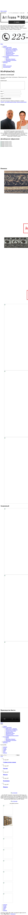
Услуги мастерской (7, 47)
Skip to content (4, 11)
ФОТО (7, 57)
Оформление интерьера (11, 60)
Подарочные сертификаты (11, 49)
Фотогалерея (6, 56)
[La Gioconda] (14, 792)
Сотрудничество (6, 61)
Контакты (5, 62)
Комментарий (4, 80)
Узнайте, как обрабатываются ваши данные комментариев (13, 102)
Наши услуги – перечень (11, 48)
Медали (5, 774)
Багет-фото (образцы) (10, 59)
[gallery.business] (14, 801)
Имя (2, 91)
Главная (5, 46)
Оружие (5, 768)
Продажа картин (9, 52)
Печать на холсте (9, 54)
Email (2, 93)
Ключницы (6, 780)
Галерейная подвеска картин (12, 55)
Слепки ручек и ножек (11, 50)
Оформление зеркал (10, 53)
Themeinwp (12, 913)
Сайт (2, 96)
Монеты (5, 787)
